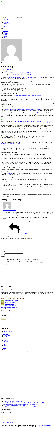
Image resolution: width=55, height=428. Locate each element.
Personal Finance (7, 343)
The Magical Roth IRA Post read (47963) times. (14, 405)
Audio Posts (6, 21)
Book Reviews (6, 23)
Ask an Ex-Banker (7, 331)
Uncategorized (6, 346)
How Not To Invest (13, 72)
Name (2, 251)
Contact (5, 25)
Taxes (4, 344)
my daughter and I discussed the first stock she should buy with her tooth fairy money (23, 109)
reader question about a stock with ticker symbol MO (20, 77)
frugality (5, 336)
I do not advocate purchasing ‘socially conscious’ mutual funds (28, 95)
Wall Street (29, 72)
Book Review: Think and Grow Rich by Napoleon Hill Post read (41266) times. (21, 406)
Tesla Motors (9, 173)
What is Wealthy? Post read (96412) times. (13, 401)
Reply (26, 233)
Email (2, 254)
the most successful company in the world (10, 143)
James (12, 208)
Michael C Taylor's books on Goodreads (13, 298)
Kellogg (30, 110)
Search (2, 17)
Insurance (5, 340)
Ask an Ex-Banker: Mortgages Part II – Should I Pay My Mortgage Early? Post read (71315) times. (25, 402)
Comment (3, 249)
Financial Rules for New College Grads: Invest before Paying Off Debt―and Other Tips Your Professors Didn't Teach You (9, 304)
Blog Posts (5, 22)
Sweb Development (44, 426)
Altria (41, 77)
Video (4, 348)
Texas (25, 72)
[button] (27, 28)
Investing (21, 72)
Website (2, 256)
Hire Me (5, 26)
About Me (5, 19)
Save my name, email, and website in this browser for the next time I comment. (20, 259)
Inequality (5, 339)
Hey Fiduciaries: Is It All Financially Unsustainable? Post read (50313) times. (20, 404)
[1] (37, 112)
